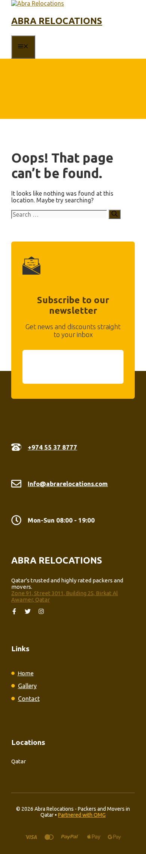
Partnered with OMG (82, 815)
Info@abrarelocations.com (68, 483)
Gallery (27, 685)
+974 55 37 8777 (52, 447)
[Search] (115, 214)
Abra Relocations (56, 21)
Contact (29, 698)
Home (26, 673)
